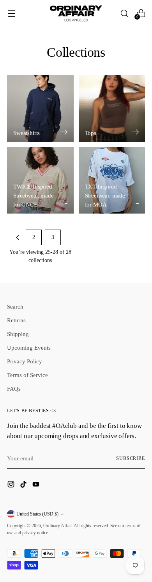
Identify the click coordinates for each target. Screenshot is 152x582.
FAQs (14, 388)
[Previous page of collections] (18, 237)
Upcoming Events (29, 347)
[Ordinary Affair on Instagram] (11, 485)
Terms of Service (27, 375)
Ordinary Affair (57, 525)
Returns (16, 320)
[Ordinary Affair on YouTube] (36, 485)
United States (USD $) (37, 514)
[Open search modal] (124, 13)
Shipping (18, 334)
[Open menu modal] (11, 13)
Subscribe (130, 458)
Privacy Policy (24, 361)
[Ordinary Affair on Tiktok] (24, 485)
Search (15, 306)
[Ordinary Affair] (76, 13)
